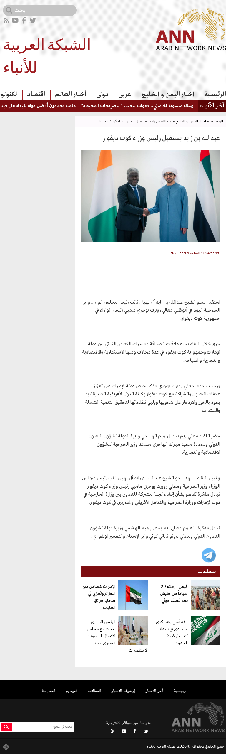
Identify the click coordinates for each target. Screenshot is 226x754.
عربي (124, 94)
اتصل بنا (48, 691)
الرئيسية (215, 94)
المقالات (94, 691)
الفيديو (72, 691)
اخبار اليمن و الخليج (167, 94)
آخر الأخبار (154, 691)
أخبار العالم (70, 94)
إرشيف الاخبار (123, 691)
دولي (102, 94)
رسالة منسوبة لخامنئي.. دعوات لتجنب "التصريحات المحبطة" (148, 106)
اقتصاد (36, 94)
